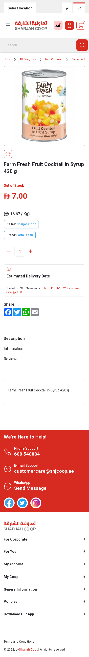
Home (7, 59)
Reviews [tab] (11, 358)
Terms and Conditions (19, 641)
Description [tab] (14, 338)
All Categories (28, 59)
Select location (20, 8)
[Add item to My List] (8, 154)
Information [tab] (13, 348)
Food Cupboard (54, 59)
